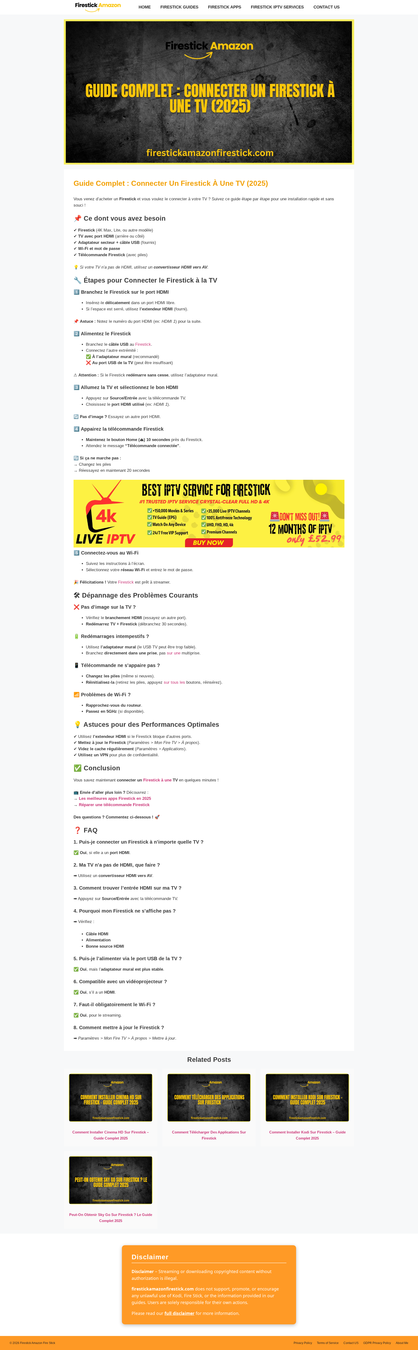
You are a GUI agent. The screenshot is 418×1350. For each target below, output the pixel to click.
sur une (173, 653)
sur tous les (174, 682)
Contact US (327, 7)
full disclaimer (179, 1313)
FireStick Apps (224, 7)
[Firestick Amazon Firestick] (98, 7)
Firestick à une (157, 780)
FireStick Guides (179, 7)
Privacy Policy (303, 1343)
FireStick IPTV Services (277, 7)
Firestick (143, 344)
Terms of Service (328, 1343)
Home (145, 7)
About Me (402, 1343)
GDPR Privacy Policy (377, 1343)
